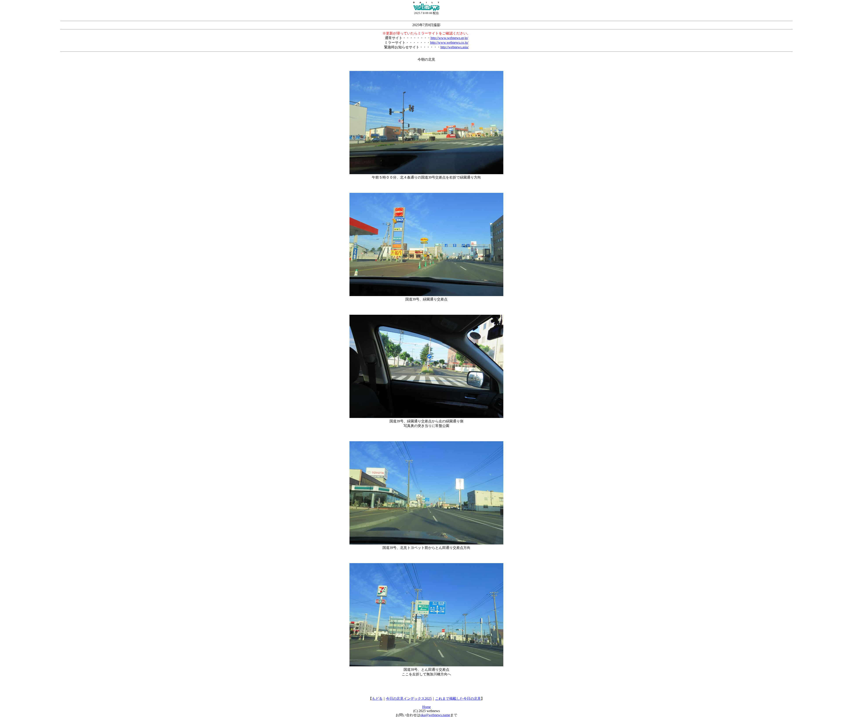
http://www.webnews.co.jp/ (449, 42)
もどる (377, 698)
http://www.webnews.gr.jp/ (449, 38)
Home (426, 707)
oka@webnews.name (435, 715)
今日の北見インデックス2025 (409, 698)
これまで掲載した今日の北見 (458, 698)
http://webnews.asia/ (454, 47)
